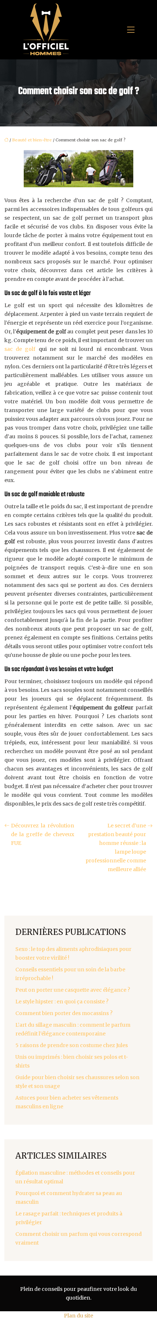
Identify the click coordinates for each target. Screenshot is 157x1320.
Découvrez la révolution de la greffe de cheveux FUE (42, 834)
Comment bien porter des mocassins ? (63, 1013)
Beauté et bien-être (32, 139)
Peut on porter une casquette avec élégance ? (72, 990)
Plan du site (78, 1315)
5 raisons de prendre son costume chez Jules (71, 1045)
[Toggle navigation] (131, 30)
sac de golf (19, 349)
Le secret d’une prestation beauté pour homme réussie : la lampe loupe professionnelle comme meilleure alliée (115, 847)
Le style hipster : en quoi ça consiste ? (61, 1001)
